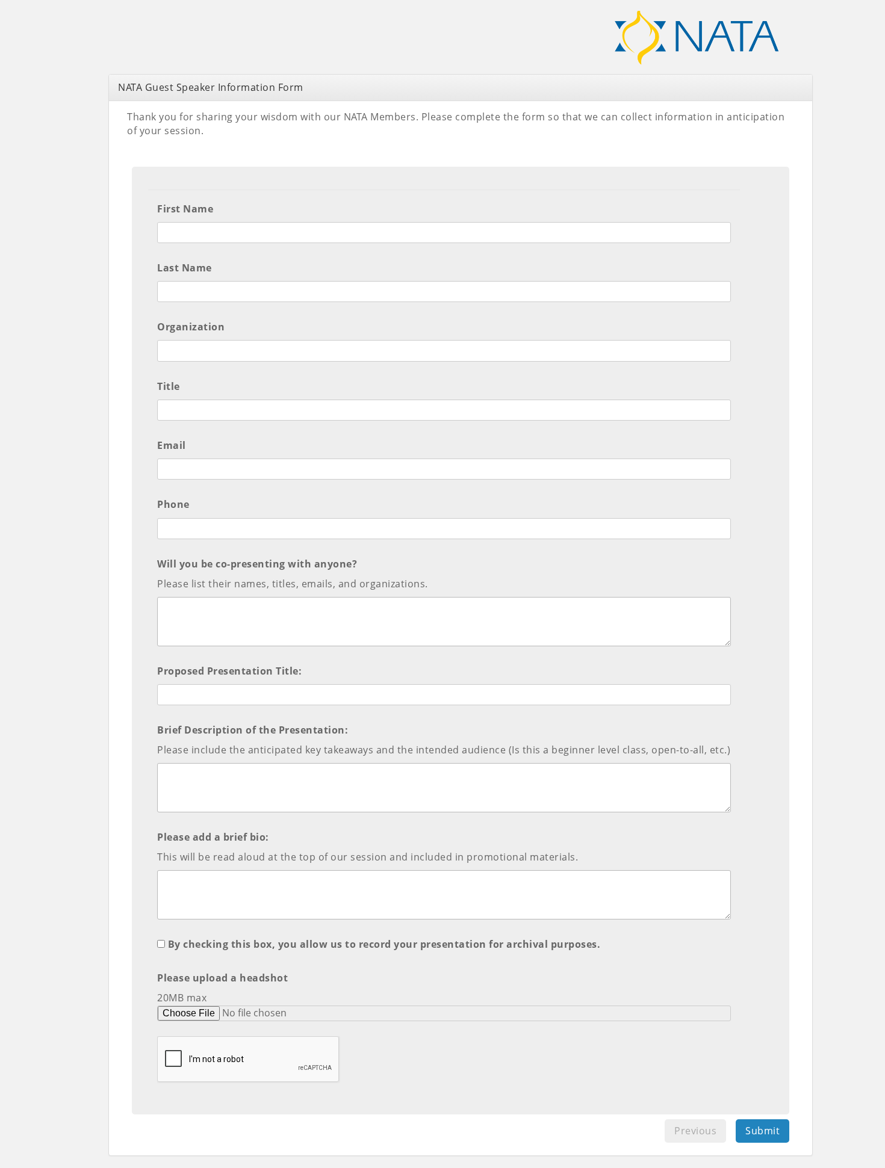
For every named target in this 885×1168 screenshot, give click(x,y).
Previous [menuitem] (695, 1130)
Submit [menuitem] (762, 1130)
